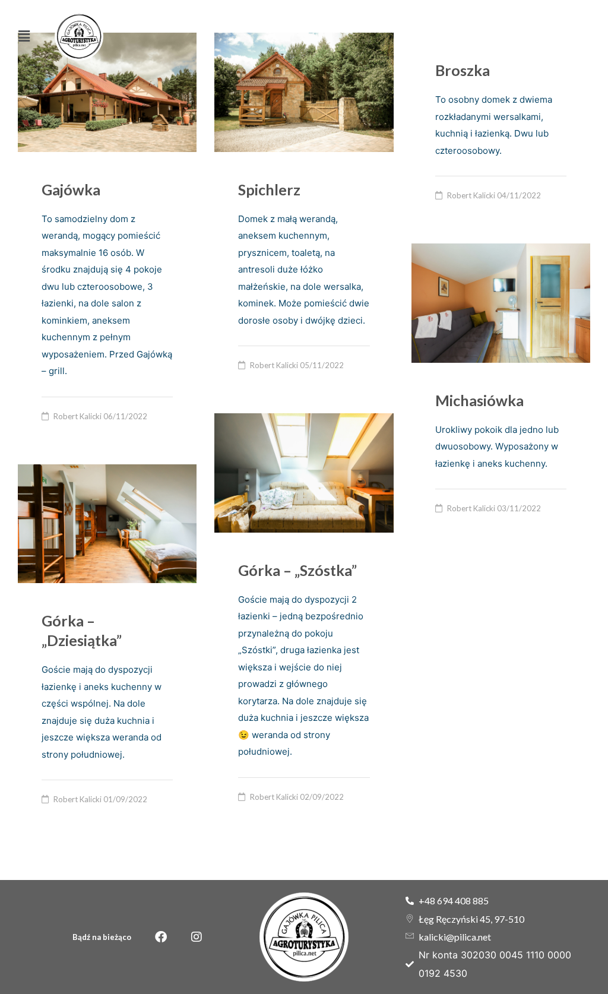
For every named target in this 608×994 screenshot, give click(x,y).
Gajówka (71, 189)
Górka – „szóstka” (297, 570)
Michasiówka (479, 400)
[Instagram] (196, 937)
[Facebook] (161, 937)
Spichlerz (269, 189)
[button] (24, 37)
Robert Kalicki (77, 416)
